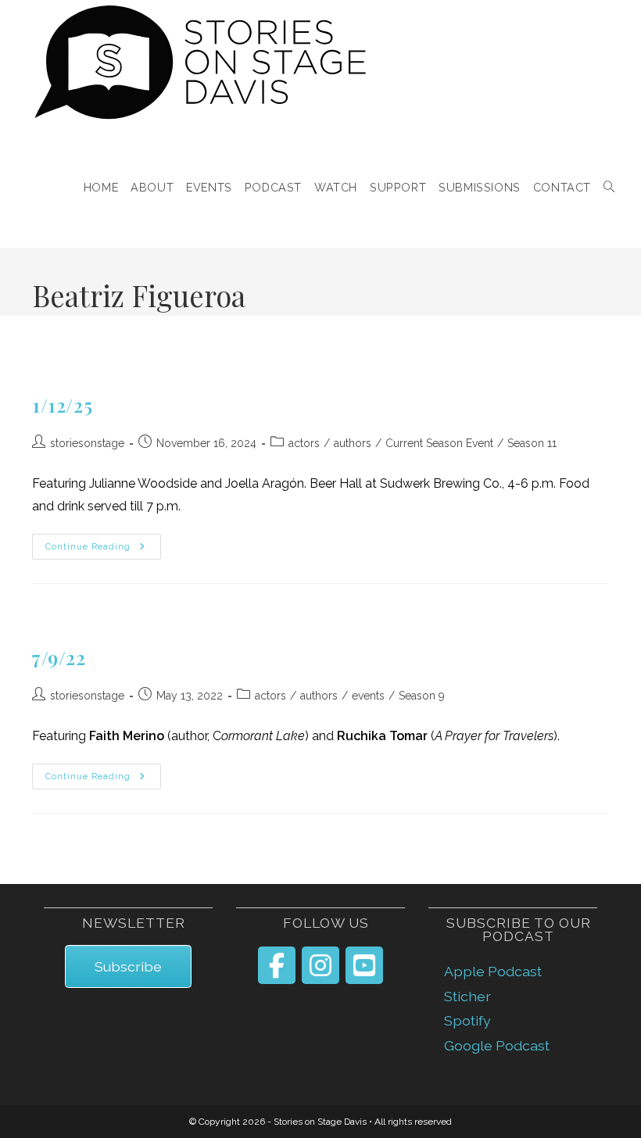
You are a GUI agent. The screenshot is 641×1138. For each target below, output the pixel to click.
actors (304, 443)
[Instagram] (320, 965)
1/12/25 (62, 404)
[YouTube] (364, 965)
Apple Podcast (493, 971)
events (368, 695)
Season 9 (422, 695)
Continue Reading (103, 547)
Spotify (467, 1020)
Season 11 (532, 443)
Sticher (467, 996)
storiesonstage (87, 443)
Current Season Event (439, 443)
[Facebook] (276, 965)
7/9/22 (59, 657)
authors (352, 443)
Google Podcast (497, 1045)
